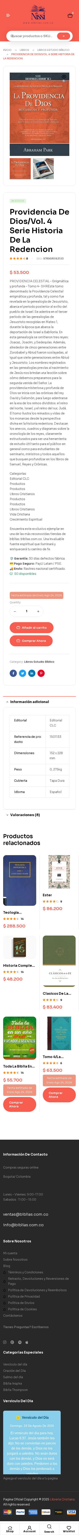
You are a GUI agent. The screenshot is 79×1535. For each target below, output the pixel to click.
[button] (64, 79)
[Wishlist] (69, 1528)
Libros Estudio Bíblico (53, 50)
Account (29, 1531)
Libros (24, 50)
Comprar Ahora (34, 641)
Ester (47, 895)
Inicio (7, 50)
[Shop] (10, 1528)
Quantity (15, 602)
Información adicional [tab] (29, 702)
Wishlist (69, 1531)
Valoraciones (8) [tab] (25, 815)
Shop (10, 1531)
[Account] (29, 1528)
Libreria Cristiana (62, 1499)
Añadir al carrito (34, 628)
